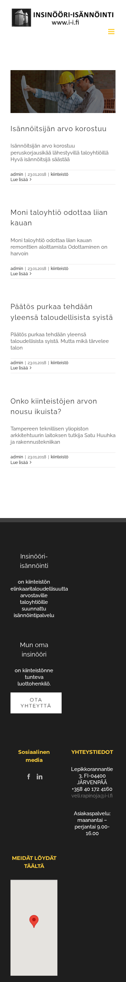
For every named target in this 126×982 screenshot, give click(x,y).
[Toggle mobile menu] (111, 31)
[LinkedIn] (39, 776)
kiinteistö (59, 174)
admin (16, 174)
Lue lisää (19, 179)
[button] (34, 921)
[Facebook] (28, 776)
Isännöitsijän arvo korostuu (58, 129)
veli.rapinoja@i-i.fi (92, 796)
